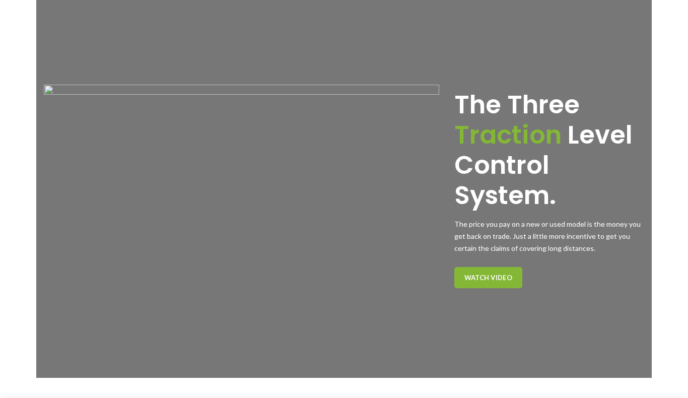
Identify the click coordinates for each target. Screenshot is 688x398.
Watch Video (488, 278)
